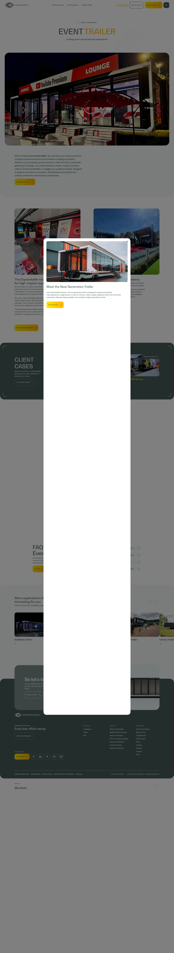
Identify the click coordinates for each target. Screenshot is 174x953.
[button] (127, 241)
